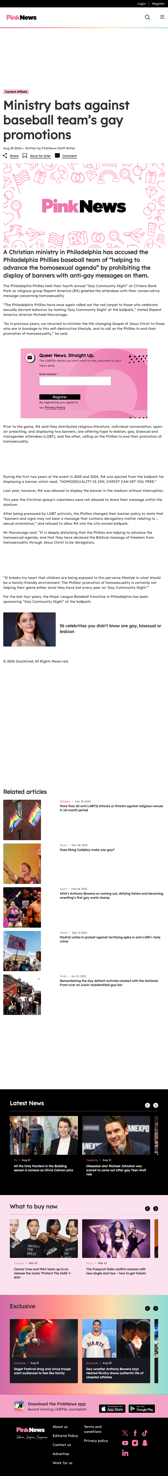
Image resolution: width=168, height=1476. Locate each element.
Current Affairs (16, 92)
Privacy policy (96, 1440)
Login (141, 4)
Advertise (61, 1454)
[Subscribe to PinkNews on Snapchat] (145, 1444)
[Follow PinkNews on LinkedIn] (125, 1454)
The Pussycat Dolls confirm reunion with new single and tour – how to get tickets (116, 1271)
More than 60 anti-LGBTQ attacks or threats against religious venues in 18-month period (111, 808)
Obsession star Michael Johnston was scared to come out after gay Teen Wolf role (116, 1170)
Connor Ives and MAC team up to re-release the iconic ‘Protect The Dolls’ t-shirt (42, 1273)
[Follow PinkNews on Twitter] (125, 1434)
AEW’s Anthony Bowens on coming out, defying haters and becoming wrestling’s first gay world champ (111, 896)
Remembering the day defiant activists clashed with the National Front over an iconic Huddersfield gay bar (109, 983)
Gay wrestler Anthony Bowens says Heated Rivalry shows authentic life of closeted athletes (114, 1373)
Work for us (62, 1463)
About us (60, 1426)
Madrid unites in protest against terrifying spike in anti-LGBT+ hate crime (110, 939)
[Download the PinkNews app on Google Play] (142, 1409)
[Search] (147, 17)
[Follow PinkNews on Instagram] (135, 1444)
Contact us (62, 1445)
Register (158, 4)
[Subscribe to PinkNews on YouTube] (125, 1444)
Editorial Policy (65, 1435)
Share (14, 156)
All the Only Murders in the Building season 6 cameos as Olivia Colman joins (43, 1168)
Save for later (40, 156)
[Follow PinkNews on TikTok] (144, 1434)
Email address (53, 374)
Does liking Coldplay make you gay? (87, 850)
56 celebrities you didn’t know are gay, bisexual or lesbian (110, 628)
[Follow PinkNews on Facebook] (135, 1434)
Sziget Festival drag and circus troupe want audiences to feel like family (42, 1371)
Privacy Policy (55, 407)
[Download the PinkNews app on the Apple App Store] (112, 1409)
